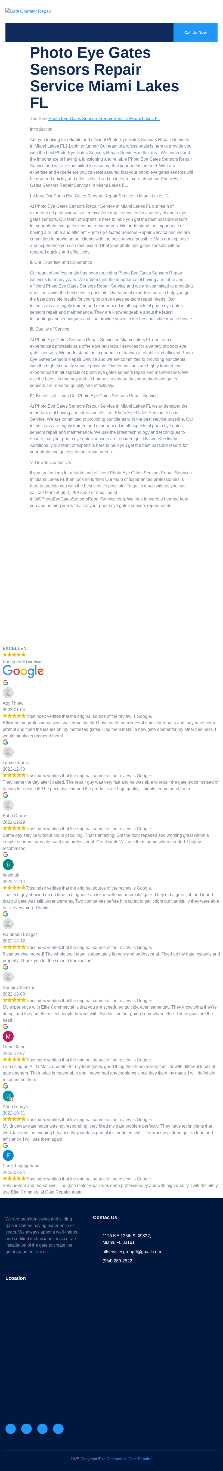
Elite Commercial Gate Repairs (124, 1459)
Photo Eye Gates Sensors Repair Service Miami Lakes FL (104, 118)
